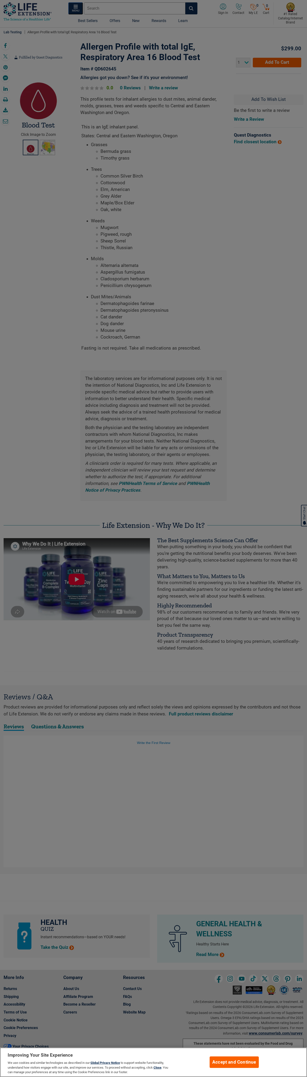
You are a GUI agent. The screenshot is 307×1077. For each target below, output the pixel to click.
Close (157, 1067)
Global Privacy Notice (105, 1063)
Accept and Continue (234, 1062)
